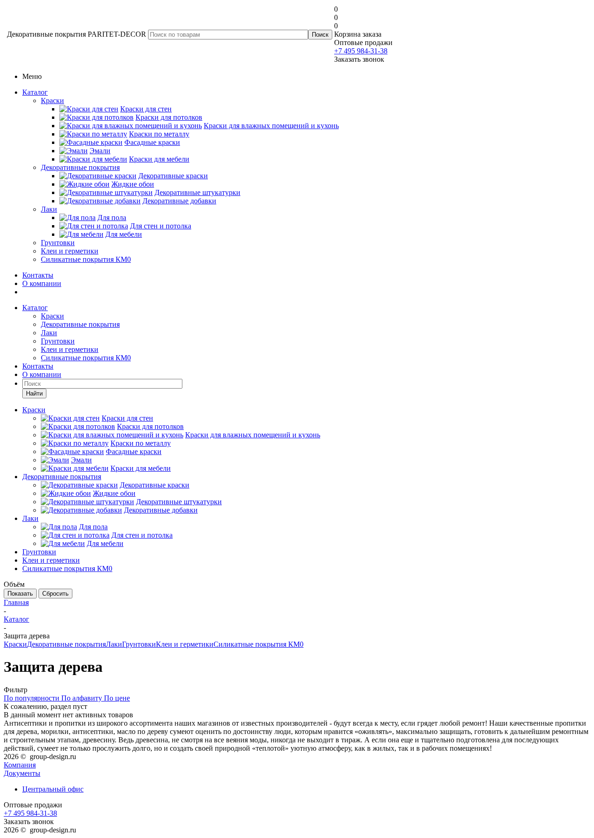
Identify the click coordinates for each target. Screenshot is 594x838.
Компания (20, 765)
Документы (22, 773)
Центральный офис (53, 789)
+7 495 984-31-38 (360, 51)
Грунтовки (58, 243)
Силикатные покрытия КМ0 (86, 259)
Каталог (35, 92)
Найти (34, 393)
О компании (41, 283)
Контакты (37, 275)
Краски (52, 100)
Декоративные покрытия (80, 167)
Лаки (49, 209)
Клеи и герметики (69, 251)
